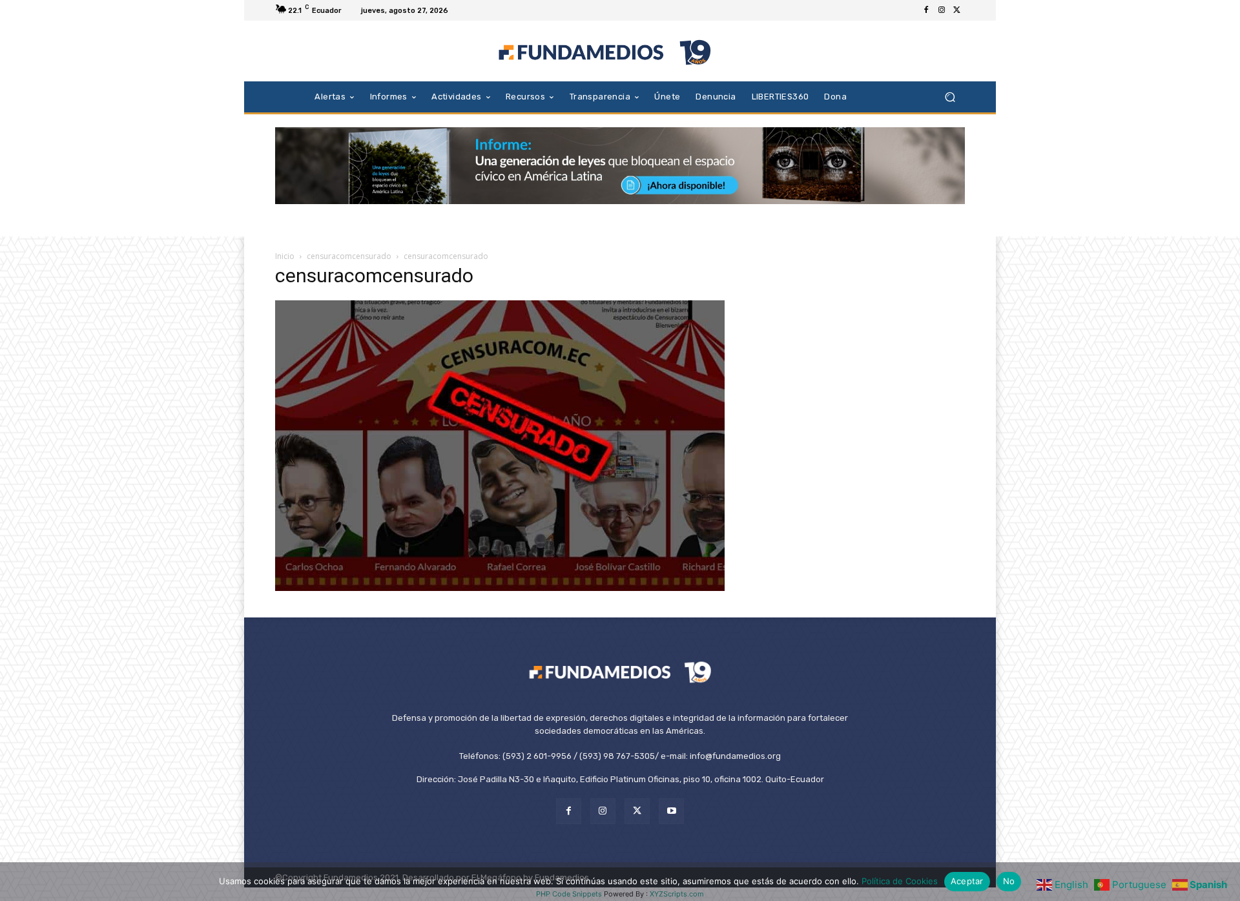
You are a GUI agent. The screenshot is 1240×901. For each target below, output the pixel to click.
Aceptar (967, 881)
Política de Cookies (900, 881)
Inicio (284, 256)
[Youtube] (671, 810)
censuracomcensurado (349, 256)
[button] (950, 96)
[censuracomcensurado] (500, 587)
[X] (957, 10)
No (1009, 881)
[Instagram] (941, 10)
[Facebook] (926, 10)
